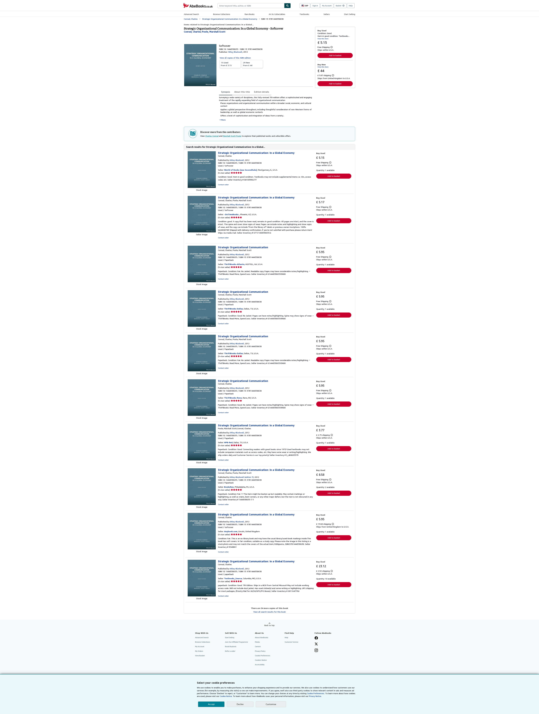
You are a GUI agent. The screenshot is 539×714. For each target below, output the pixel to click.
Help (351, 5)
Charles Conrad (212, 136)
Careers (258, 646)
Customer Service (291, 642)
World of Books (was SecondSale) (240, 170)
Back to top (269, 625)
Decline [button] (240, 704)
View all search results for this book (269, 612)
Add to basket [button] (335, 55)
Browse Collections (221, 14)
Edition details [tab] (261, 91)
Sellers (327, 14)
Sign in (315, 5)
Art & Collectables (277, 14)
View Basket (200, 655)
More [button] (223, 120)
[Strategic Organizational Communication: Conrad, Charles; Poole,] (202, 281)
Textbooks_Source (233, 578)
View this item (323, 39)
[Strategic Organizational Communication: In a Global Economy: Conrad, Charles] (202, 187)
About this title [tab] (242, 91)
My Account (327, 5)
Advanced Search (191, 14)
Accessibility (259, 664)
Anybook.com (230, 531)
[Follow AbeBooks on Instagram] (316, 651)
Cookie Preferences (262, 655)
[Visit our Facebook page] (316, 638)
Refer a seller (230, 651)
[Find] (287, 5)
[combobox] (251, 5)
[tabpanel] (266, 108)
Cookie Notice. (226, 696)
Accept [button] (211, 704)
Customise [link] (271, 704)
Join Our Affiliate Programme (236, 642)
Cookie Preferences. (316, 693)
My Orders (199, 651)
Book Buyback (230, 646)
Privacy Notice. (315, 696)
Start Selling (349, 14)
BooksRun (229, 487)
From (226, 64)
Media (257, 642)
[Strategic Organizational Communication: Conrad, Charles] (202, 415)
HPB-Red (228, 442)
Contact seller (223, 185)
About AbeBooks (261, 637)
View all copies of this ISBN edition (235, 58)
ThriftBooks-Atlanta (234, 264)
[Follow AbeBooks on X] (316, 644)
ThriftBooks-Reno (233, 398)
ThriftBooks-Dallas (233, 308)
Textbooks (304, 14)
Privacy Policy (260, 651)
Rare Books (249, 14)
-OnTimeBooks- (231, 214)
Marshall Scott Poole (232, 136)
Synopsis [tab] (225, 91)
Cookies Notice (261, 660)
